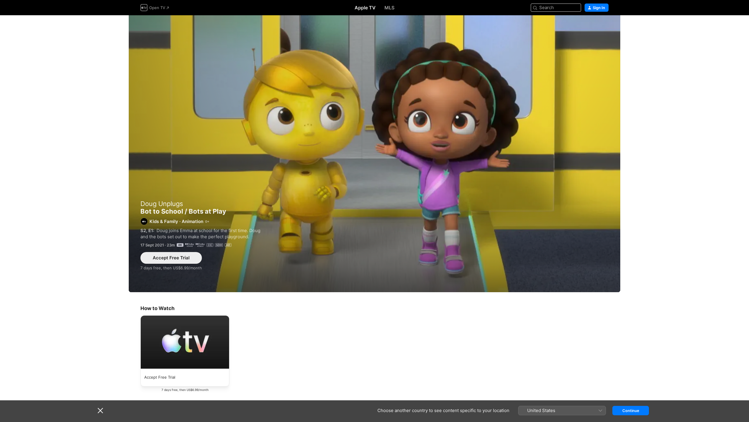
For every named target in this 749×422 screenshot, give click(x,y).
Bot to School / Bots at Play (374, 153)
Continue (630, 410)
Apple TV (365, 8)
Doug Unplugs (161, 203)
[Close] (100, 410)
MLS (389, 8)
